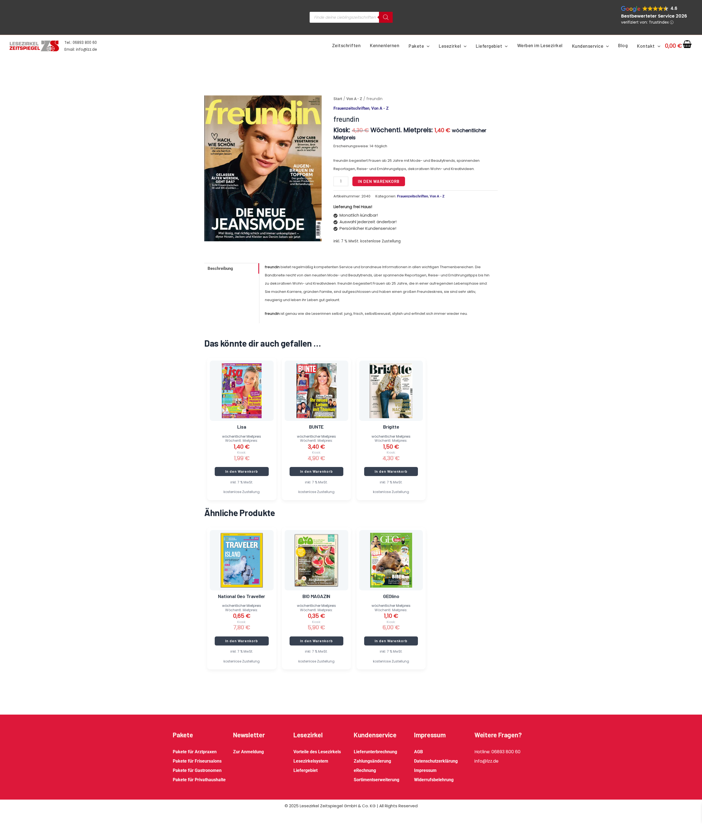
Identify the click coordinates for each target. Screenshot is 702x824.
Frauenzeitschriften (351, 108)
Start (337, 99)
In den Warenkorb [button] (241, 471)
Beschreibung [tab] (220, 268)
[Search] (386, 17)
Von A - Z (354, 99)
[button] (426, 46)
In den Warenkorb (379, 181)
